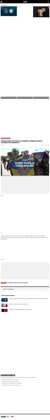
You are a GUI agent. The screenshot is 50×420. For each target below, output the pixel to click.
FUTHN (3, 416)
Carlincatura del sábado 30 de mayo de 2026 (24, 97)
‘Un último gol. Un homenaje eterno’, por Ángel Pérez (20, 309)
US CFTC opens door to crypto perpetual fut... (41, 97)
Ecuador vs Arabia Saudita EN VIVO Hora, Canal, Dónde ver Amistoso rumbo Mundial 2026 (28, 298)
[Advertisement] (25, 109)
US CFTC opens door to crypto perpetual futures (11, 385)
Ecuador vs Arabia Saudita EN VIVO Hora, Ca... (8, 97)
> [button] (48, 7)
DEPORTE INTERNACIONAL (5, 138)
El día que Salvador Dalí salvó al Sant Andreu (18, 304)
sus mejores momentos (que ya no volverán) (17, 282)
